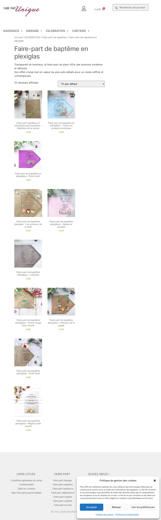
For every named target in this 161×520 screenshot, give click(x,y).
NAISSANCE (11, 30)
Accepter (91, 507)
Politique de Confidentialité (127, 514)
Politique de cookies (105, 514)
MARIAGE (32, 30)
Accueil (18, 37)
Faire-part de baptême (54, 37)
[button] (154, 480)
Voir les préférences (143, 507)
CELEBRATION (55, 30)
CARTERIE (79, 30)
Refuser (116, 507)
